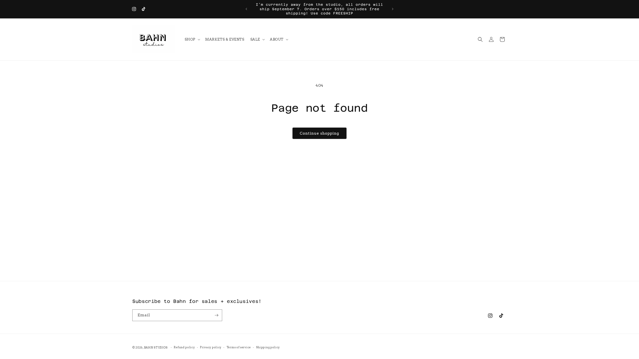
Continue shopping (319, 133)
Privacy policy (210, 347)
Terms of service (239, 347)
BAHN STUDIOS (156, 347)
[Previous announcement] (246, 9)
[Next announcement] (392, 9)
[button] (192, 39)
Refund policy (184, 347)
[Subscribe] (216, 315)
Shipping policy (268, 347)
